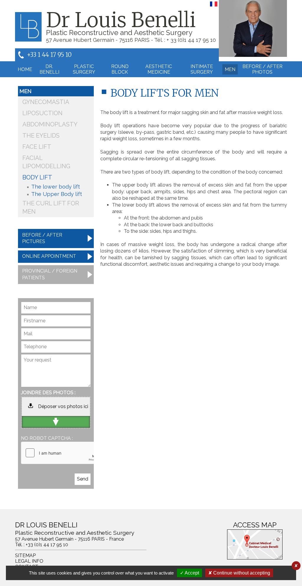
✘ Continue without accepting (239, 572)
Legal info (29, 561)
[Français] (214, 6)
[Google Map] (255, 544)
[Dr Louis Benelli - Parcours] (253, 28)
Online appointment (49, 256)
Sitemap (25, 555)
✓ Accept (189, 572)
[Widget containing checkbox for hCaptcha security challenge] (65, 453)
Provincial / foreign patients (49, 274)
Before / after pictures (42, 238)
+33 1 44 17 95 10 (49, 54)
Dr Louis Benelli (121, 20)
